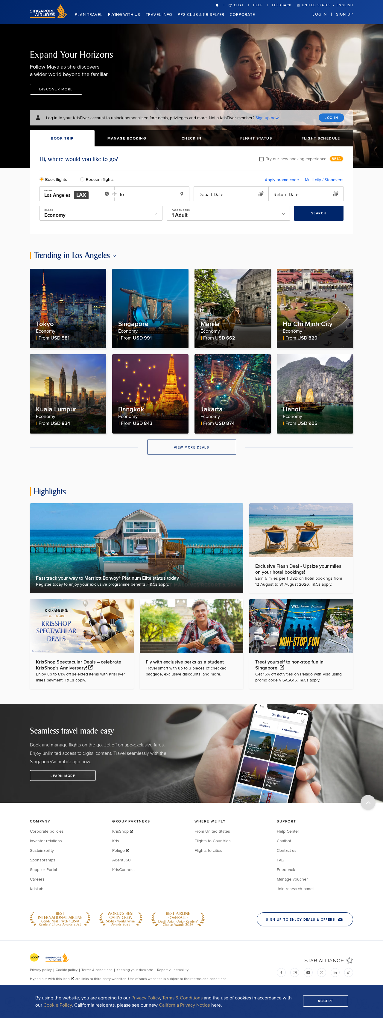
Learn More (63, 775)
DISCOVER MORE (56, 89)
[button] (219, 5)
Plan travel (89, 14)
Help (258, 5)
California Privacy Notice (184, 1005)
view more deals (191, 447)
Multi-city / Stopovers (324, 180)
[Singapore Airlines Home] (48, 16)
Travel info (159, 14)
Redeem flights (100, 179)
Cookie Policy (57, 1005)
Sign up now (267, 118)
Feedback (282, 5)
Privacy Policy (145, 997)
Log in (319, 14)
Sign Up (344, 14)
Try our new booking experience (296, 159)
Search (319, 213)
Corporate (242, 14)
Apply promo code (282, 180)
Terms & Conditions (182, 997)
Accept (325, 1001)
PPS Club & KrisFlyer (201, 14)
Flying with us (124, 14)
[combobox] (72, 194)
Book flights (56, 179)
